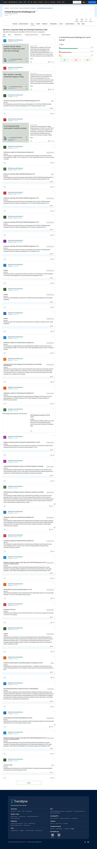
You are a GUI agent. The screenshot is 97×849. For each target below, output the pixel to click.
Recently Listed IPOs (79, 811)
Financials (15, 23)
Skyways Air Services (65, 818)
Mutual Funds (32, 823)
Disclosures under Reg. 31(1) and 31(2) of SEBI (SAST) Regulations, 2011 (22, 100)
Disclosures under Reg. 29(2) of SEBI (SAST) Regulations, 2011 (19, 174)
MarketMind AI (14, 2)
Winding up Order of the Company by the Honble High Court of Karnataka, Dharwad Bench (23, 365)
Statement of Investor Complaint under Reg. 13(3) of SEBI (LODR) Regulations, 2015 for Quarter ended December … (25, 563)
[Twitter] (85, 842)
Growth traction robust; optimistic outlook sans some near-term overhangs (14, 49)
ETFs (25, 823)
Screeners (40, 2)
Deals (61, 23)
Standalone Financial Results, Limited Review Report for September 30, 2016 (23, 663)
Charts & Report (24, 23)
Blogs (19, 811)
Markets (5, 2)
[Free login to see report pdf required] (27, 58)
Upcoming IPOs (69, 811)
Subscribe (46, 2)
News (32, 23)
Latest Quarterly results (32, 816)
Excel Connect (39, 830)
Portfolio (59, 2)
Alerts (25, 2)
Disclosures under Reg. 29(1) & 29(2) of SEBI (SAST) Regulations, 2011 (21, 198)
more (28, 783)
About (83, 23)
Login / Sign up (92, 2)
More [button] (63, 2)
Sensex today (22, 816)
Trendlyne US (69, 828)
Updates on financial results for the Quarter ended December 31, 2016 (22, 442)
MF (31, 2)
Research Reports (45, 34)
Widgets (22, 830)
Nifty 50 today (14, 816)
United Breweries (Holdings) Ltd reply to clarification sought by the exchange (23, 466)
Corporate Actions (69, 23)
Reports (35, 2)
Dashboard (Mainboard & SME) (57, 811)
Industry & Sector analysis (16, 823)
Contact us (13, 811)
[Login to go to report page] (26, 61)
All (4, 34)
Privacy (51, 823)
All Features (29, 811)
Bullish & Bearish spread (16, 825)
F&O (28, 2)
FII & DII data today (15, 818)
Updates (6, 270)
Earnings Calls (17, 34)
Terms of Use (58, 823)
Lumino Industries (54, 818)
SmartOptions (59, 828)
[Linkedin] (88, 842)
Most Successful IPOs (55, 813)
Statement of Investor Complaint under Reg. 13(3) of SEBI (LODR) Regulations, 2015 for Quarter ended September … (25, 738)
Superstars (53, 2)
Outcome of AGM (8, 765)
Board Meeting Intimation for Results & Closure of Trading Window (21, 688)
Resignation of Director (9, 609)
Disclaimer (65, 823)
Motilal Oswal (12, 60)
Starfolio (52, 828)
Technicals (44, 23)
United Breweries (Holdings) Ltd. (15, 40)
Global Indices (26, 825)
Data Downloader (30, 830)
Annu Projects (75, 818)
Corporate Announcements (31, 34)
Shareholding (53, 23)
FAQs (23, 811)
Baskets (20, 2)
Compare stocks (14, 830)
